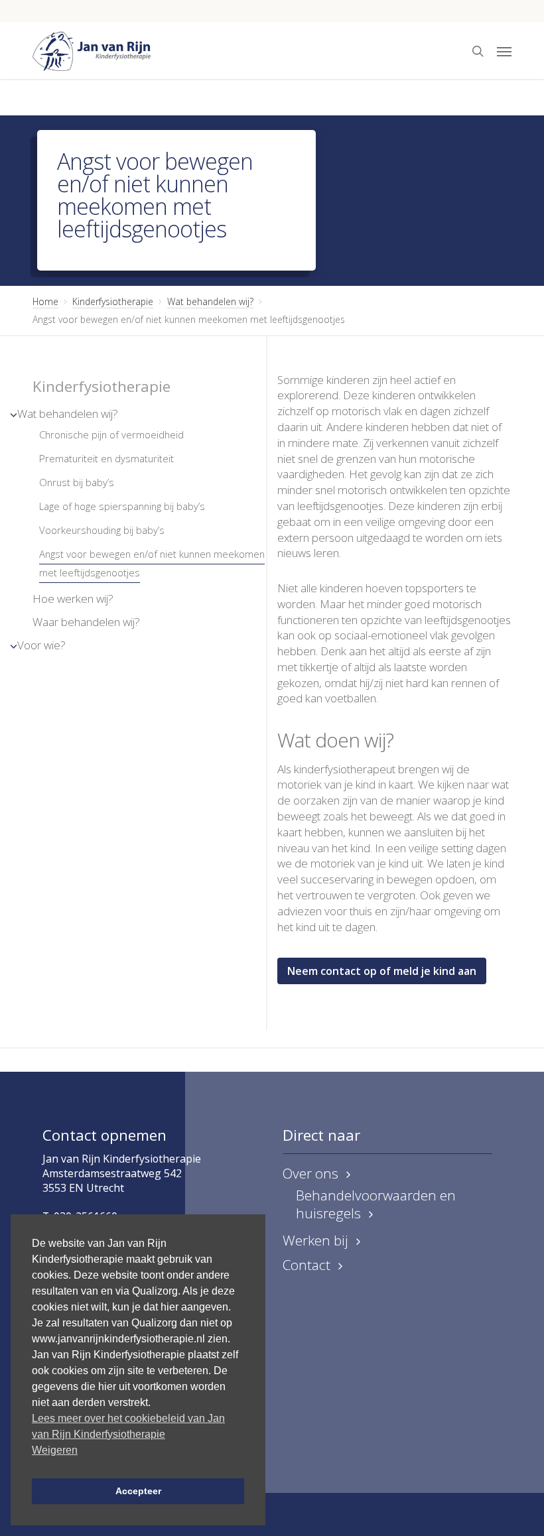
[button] (381, 971)
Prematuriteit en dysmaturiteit (106, 458)
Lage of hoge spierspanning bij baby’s (122, 506)
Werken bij (315, 1240)
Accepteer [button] (138, 1491)
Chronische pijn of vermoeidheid (111, 434)
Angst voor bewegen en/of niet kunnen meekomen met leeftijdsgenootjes (152, 563)
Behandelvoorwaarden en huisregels (376, 1204)
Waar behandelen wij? (86, 621)
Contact (306, 1265)
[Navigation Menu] (504, 51)
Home (45, 301)
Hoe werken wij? (73, 598)
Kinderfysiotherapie (112, 301)
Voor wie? (41, 645)
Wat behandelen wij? (210, 301)
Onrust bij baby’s (76, 482)
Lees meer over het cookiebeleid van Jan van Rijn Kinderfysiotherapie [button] (128, 1426)
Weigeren (55, 1450)
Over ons (310, 1174)
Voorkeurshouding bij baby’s (102, 530)
